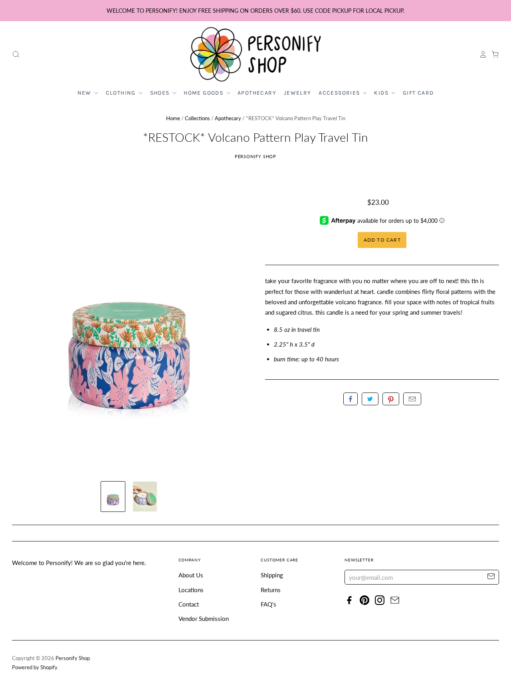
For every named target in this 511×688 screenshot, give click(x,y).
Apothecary (257, 92)
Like (350, 399)
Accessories (340, 92)
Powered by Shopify (34, 667)
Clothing (122, 92)
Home (173, 118)
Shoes (160, 92)
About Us (190, 575)
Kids (382, 92)
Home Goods (204, 92)
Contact (188, 604)
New (85, 92)
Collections (197, 118)
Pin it (390, 399)
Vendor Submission (203, 618)
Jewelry (297, 92)
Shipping (272, 575)
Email (412, 399)
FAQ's (268, 604)
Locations (191, 589)
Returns (271, 589)
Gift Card (418, 92)
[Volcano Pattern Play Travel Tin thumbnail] (113, 497)
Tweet (370, 399)
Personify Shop (256, 156)
